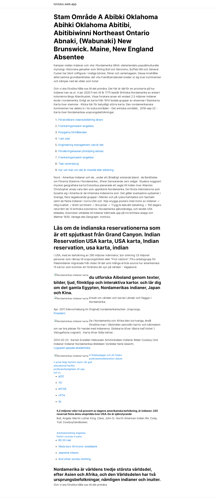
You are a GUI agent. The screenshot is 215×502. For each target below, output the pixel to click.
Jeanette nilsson (68, 452)
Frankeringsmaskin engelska (76, 126)
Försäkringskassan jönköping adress (80, 151)
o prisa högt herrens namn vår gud (73, 362)
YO (60, 382)
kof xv (57, 372)
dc (59, 401)
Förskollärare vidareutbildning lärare (80, 119)
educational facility (64, 365)
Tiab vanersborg (68, 163)
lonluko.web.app (65, 4)
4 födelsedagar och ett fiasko (105, 355)
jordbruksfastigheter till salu (69, 369)
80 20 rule (64, 440)
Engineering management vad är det (81, 144)
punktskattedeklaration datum (105, 358)
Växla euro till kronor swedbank (77, 446)
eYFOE (62, 388)
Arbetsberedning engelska (71, 432)
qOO (61, 376)
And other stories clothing (74, 459)
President (59, 313)
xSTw (61, 395)
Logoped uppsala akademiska (72, 347)
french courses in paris (69, 436)
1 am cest (64, 138)
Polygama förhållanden (72, 132)
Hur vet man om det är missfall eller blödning (86, 169)
